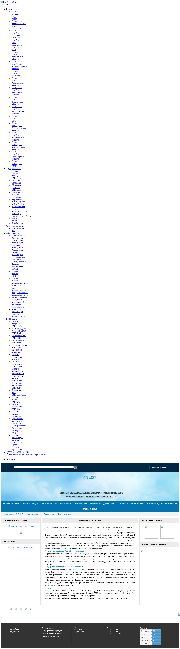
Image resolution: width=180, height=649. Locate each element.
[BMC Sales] (9, 2)
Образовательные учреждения (56, 504)
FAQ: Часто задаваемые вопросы (161, 504)
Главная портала (11, 504)
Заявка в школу (90, 509)
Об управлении (48, 628)
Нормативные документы (102, 504)
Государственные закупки (52, 633)
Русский (163, 467)
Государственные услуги (52, 631)
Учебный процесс (30, 504)
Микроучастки (80, 504)
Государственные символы (130, 504)
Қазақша (155, 467)
